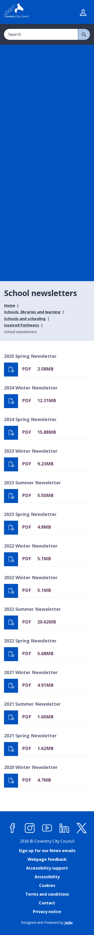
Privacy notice (47, 911)
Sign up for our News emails (47, 850)
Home (9, 305)
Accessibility (47, 876)
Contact (47, 903)
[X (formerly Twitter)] (82, 828)
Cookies (47, 885)
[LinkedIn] (64, 828)
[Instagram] (30, 828)
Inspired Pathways (21, 324)
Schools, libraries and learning (32, 311)
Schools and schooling (25, 318)
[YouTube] (47, 828)
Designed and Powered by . (47, 922)
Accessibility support (47, 868)
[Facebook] (13, 828)
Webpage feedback (47, 859)
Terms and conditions (47, 894)
